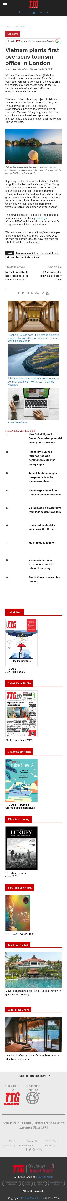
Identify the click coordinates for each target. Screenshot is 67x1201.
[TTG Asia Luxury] (21, 848)
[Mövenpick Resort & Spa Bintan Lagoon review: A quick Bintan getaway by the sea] (33, 970)
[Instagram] (26, 12)
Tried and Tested (18, 945)
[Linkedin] (33, 12)
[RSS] (48, 12)
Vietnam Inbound (50, 252)
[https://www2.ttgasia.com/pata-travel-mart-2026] (21, 713)
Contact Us (32, 1141)
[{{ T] (33, 41)
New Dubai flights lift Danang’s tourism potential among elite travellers (45, 438)
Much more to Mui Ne (42, 542)
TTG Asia (12, 69)
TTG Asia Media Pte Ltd (32, 1198)
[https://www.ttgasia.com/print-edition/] (21, 642)
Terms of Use (49, 1145)
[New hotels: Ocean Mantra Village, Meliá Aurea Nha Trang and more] (33, 1034)
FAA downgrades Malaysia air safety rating (51, 275)
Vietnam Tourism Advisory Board (23, 257)
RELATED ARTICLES (20, 430)
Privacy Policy (26, 1145)
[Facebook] (19, 12)
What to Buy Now (18, 1009)
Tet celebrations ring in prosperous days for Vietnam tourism (43, 477)
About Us (13, 1141)
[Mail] (40, 12)
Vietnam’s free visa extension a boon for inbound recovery (41, 564)
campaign (41, 218)
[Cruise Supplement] (21, 780)
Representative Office (27, 252)
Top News (12, 34)
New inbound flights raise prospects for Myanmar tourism (16, 275)
